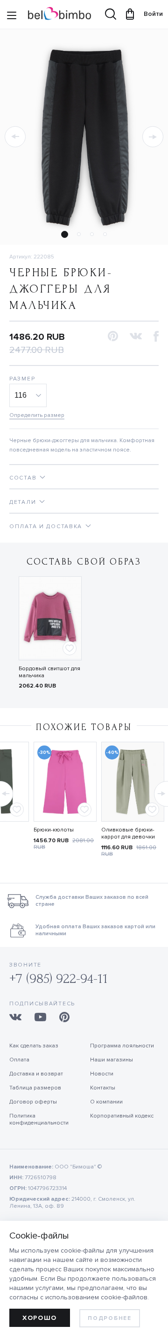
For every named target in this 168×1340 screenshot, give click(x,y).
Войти (149, 14)
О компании (106, 1101)
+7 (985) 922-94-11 (58, 978)
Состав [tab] (22, 477)
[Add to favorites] (69, 648)
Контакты (102, 1087)
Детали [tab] (22, 502)
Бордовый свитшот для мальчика (49, 672)
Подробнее (109, 1318)
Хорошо (39, 1318)
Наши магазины (111, 1059)
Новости (101, 1073)
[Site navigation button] (11, 16)
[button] (15, 136)
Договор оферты (33, 1101)
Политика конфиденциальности (39, 1119)
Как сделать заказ (33, 1045)
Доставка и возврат (36, 1073)
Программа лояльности (122, 1045)
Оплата (19, 1059)
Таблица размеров (35, 1087)
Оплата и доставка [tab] (45, 526)
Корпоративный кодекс (122, 1115)
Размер (22, 378)
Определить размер (36, 415)
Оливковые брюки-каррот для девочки (128, 833)
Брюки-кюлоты (54, 829)
